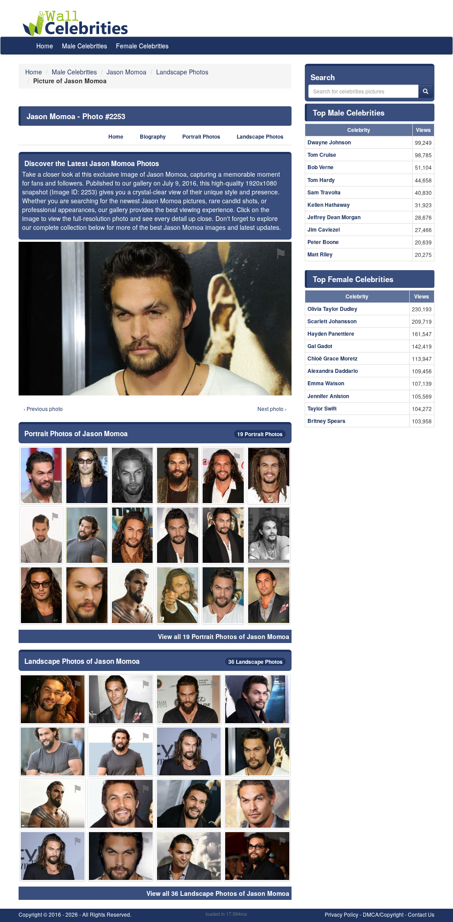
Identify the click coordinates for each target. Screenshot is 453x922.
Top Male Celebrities (348, 112)
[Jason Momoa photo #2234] (52, 856)
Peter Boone (323, 242)
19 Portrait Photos (260, 434)
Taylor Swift (322, 408)
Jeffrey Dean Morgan (334, 217)
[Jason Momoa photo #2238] (121, 751)
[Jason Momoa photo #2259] (121, 856)
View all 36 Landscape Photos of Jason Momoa (217, 893)
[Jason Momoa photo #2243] (52, 699)
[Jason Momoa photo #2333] (132, 595)
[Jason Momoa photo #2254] (257, 856)
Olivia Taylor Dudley (332, 309)
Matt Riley (320, 254)
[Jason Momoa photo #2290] (132, 535)
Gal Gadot (319, 346)
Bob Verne (320, 167)
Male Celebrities (84, 45)
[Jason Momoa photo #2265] (257, 804)
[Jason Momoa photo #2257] (257, 699)
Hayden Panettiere (330, 333)
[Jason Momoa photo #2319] (87, 475)
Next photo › (272, 408)
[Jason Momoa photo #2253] (257, 751)
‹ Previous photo (43, 408)
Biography (153, 136)
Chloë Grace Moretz (332, 358)
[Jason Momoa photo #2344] (52, 804)
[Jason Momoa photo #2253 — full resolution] (155, 318)
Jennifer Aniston (328, 396)
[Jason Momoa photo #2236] (189, 699)
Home (44, 45)
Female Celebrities (142, 45)
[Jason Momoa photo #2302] (41, 535)
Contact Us (421, 914)
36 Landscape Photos (255, 662)
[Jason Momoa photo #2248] (189, 804)
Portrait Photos (201, 136)
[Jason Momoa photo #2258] (52, 751)
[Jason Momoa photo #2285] (269, 475)
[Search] (425, 91)
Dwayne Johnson (329, 142)
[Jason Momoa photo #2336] (132, 475)
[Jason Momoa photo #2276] (41, 475)
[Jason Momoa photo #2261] (189, 856)
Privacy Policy (341, 914)
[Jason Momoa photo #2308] (269, 535)
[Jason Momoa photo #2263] (223, 595)
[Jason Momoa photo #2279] (223, 535)
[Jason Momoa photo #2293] (223, 475)
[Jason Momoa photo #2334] (41, 595)
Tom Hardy (321, 180)
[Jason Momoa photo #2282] (87, 535)
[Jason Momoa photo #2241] (121, 699)
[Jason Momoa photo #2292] (269, 595)
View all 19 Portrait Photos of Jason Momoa (223, 636)
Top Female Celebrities (353, 279)
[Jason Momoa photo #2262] (178, 595)
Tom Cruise (321, 155)
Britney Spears (326, 421)
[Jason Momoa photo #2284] (87, 595)
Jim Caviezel (323, 229)
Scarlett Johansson (332, 321)
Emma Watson (325, 383)
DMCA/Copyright (383, 914)
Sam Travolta (324, 192)
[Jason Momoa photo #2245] (121, 804)
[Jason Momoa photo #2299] (178, 535)
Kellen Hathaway (328, 205)
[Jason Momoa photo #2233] (189, 751)
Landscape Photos (260, 136)
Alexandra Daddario (332, 371)
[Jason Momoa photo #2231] (178, 475)
